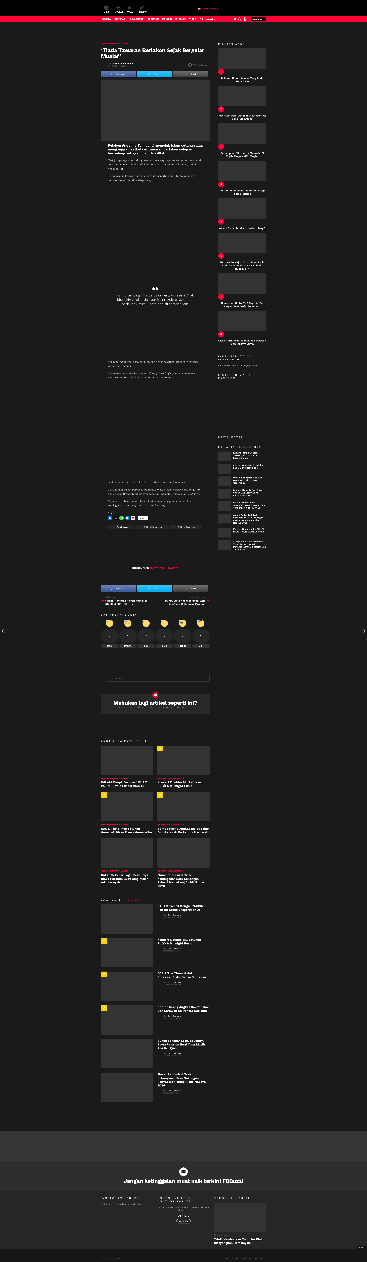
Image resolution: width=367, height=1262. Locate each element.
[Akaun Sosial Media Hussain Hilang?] (242, 208)
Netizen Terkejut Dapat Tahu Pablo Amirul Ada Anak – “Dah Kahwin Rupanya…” (242, 265)
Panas (129, 12)
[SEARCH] (240, 19)
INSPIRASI (120, 19)
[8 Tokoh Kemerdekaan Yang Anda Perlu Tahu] (242, 58)
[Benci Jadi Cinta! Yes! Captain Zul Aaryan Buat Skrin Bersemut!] (242, 283)
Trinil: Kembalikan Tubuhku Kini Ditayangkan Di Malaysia (238, 1241)
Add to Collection (187, 527)
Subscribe (183, 1221)
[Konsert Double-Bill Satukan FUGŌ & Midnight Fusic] (183, 760)
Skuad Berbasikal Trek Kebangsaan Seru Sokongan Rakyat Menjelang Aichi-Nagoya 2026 (181, 880)
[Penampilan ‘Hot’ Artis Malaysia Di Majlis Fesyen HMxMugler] (242, 133)
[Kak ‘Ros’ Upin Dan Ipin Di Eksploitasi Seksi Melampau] (242, 96)
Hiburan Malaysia (119, 778)
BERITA (106, 19)
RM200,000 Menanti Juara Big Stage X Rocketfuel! (242, 192)
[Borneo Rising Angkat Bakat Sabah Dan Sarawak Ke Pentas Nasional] (183, 806)
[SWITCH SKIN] (235, 19)
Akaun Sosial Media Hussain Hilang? (242, 228)
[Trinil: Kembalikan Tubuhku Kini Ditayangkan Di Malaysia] (240, 1217)
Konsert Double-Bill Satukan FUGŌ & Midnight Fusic (179, 784)
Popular (118, 12)
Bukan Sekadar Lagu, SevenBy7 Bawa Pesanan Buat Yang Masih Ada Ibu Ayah (124, 878)
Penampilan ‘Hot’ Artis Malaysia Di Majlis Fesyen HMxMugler (242, 155)
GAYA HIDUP (137, 19)
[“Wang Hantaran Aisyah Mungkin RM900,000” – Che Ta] (3, 631)
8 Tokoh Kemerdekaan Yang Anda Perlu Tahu (242, 80)
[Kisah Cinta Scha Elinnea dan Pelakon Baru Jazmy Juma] (242, 321)
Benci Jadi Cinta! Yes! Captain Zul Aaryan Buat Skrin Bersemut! (242, 304)
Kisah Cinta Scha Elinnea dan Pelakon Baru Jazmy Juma (242, 342)
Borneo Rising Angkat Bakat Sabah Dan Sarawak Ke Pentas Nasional (183, 830)
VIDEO (192, 19)
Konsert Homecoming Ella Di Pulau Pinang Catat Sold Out (248, 530)
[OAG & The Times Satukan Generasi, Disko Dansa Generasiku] (127, 806)
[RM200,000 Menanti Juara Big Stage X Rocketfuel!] (242, 171)
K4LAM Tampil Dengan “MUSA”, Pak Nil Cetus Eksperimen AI (124, 784)
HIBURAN (153, 19)
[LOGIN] (244, 19)
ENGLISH (180, 19)
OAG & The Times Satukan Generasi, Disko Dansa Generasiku (126, 830)
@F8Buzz (184, 1215)
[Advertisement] (153, 30)
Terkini (106, 12)
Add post (258, 19)
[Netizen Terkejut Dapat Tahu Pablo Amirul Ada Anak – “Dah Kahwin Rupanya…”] (242, 243)
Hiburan (105, 778)
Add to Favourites (153, 527)
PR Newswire (207, 19)
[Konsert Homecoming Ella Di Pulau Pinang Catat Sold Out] (224, 532)
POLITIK (167, 19)
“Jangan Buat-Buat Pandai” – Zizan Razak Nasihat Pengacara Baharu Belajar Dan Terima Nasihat (249, 545)
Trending (141, 12)
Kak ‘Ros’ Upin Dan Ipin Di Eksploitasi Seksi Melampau (242, 117)
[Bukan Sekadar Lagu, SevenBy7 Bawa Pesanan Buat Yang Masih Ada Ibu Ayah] (127, 853)
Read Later (122, 527)
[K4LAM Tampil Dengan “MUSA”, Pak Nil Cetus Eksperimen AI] (127, 760)
